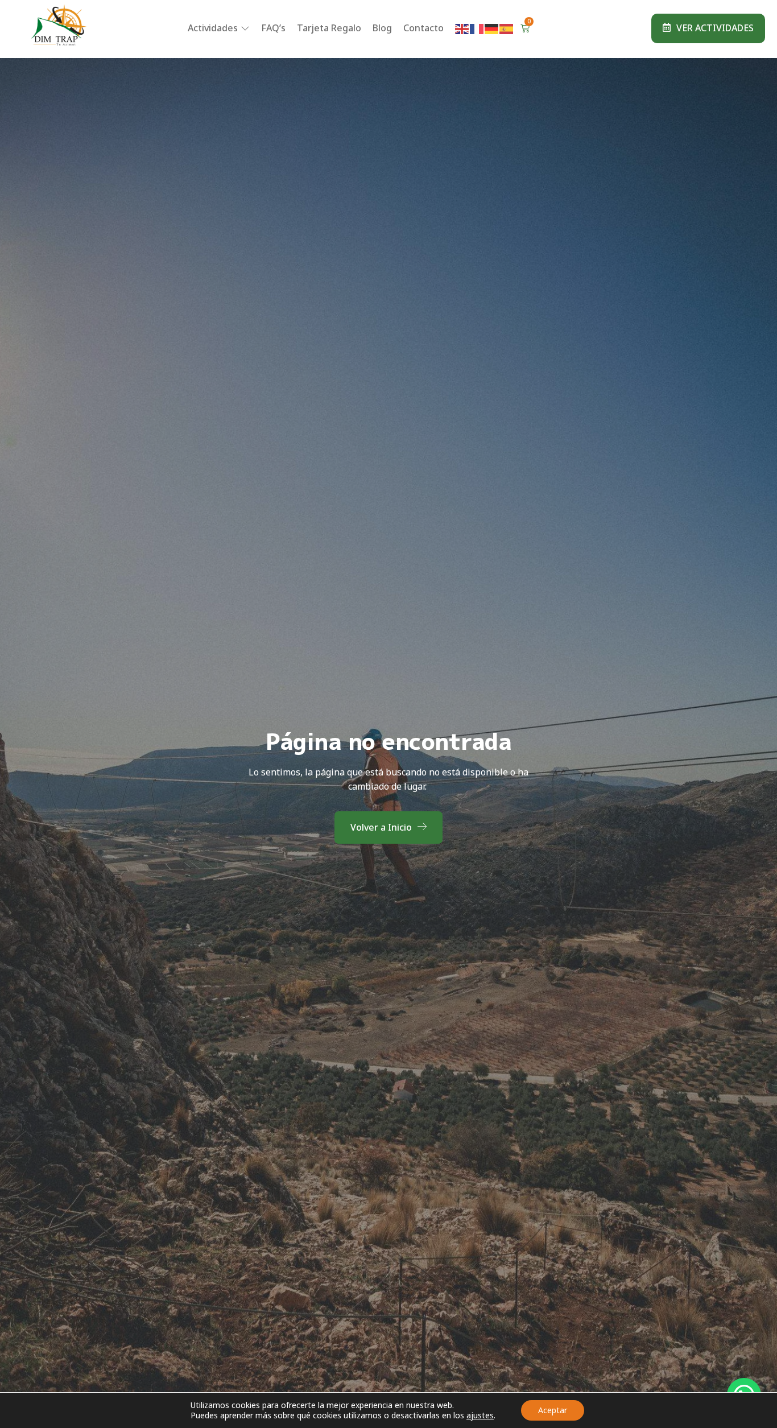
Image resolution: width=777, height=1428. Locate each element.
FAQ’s (273, 28)
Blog (382, 28)
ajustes (480, 1415)
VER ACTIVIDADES (715, 28)
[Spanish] (506, 28)
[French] (477, 28)
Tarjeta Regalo (329, 28)
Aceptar (552, 1410)
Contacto (423, 28)
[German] (492, 28)
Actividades (213, 28)
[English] (462, 28)
